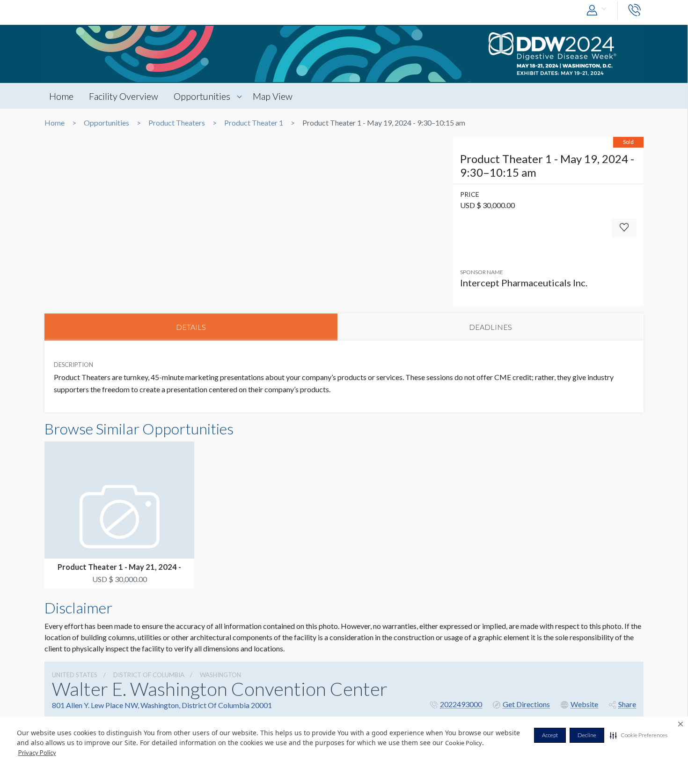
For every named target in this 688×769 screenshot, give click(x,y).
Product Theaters (176, 123)
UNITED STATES (74, 675)
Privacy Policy (37, 752)
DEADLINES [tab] (490, 326)
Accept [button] (550, 735)
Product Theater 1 (253, 123)
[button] (638, 735)
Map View (273, 96)
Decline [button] (587, 735)
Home (61, 96)
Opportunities (202, 96)
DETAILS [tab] (191, 326)
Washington (220, 675)
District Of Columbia (148, 675)
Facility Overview (123, 96)
